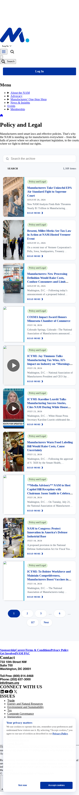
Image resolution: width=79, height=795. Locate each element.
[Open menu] (3, 51)
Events (11, 105)
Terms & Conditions (38, 650)
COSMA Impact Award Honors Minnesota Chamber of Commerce (48, 319)
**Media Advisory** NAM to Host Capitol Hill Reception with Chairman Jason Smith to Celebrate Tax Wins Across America (49, 491)
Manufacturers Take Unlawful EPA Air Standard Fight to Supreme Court (49, 191)
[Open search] (12, 52)
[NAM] (14, 41)
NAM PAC (23, 653)
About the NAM (20, 92)
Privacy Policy (60, 650)
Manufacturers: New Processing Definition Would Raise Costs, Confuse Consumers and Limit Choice (47, 279)
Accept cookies (56, 785)
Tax (9, 710)
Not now (22, 785)
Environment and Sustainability (25, 707)
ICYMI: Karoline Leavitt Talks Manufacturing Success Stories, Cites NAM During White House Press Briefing (47, 405)
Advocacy (16, 96)
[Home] (1, 115)
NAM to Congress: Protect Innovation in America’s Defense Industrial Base (47, 532)
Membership (17, 109)
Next (46, 622)
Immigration (14, 716)
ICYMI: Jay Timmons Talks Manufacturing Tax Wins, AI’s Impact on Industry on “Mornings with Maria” (48, 361)
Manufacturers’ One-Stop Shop (28, 99)
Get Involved (8, 653)
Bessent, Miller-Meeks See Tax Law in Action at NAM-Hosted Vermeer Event (49, 234)
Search (10, 61)
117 (33, 622)
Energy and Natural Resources (25, 703)
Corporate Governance (20, 713)
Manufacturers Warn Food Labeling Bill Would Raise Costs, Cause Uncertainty (50, 446)
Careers (20, 650)
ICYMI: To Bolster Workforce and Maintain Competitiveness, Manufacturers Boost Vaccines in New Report (49, 577)
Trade (11, 700)
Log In (5, 46)
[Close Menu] (1, 57)
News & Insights (20, 102)
